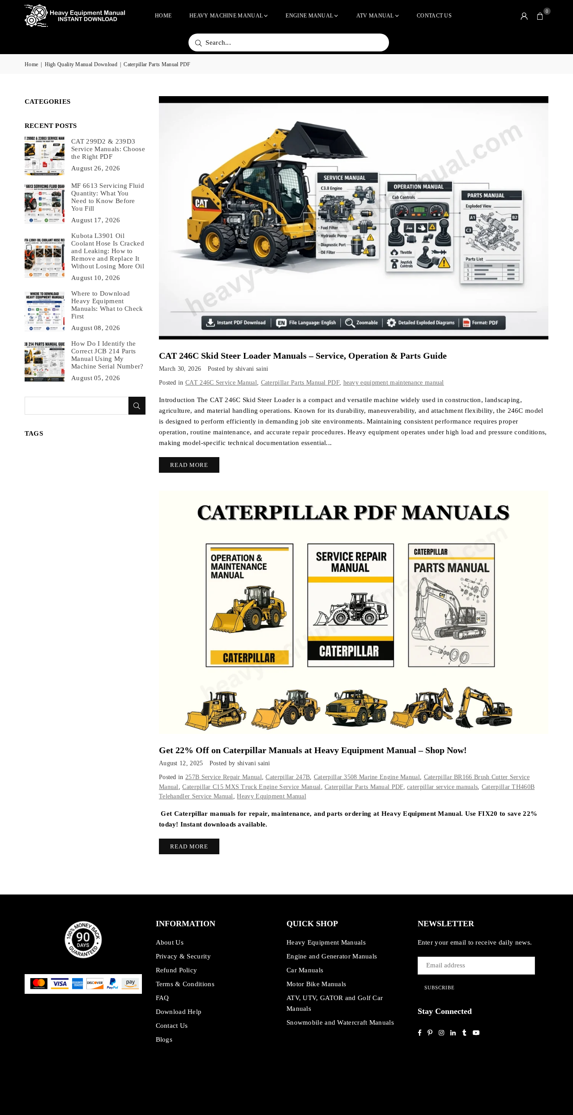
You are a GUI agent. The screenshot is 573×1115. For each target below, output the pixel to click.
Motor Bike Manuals (316, 984)
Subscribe (439, 987)
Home (163, 16)
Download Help (179, 1011)
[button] (540, 16)
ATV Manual (375, 16)
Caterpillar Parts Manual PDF (300, 382)
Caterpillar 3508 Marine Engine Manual (367, 777)
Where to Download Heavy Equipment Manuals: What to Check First (107, 305)
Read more (189, 465)
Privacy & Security (183, 956)
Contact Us (434, 16)
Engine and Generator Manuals (331, 956)
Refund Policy (176, 970)
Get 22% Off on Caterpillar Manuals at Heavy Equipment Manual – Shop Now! (313, 750)
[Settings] (524, 16)
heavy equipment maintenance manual (393, 382)
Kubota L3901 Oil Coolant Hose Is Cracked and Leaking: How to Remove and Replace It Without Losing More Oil (107, 251)
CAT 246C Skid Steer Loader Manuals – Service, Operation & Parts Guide (303, 355)
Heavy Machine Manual (226, 16)
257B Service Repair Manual (223, 777)
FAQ (162, 997)
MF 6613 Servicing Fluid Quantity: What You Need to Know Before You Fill (107, 197)
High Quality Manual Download (81, 64)
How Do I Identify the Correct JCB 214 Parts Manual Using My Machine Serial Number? (107, 355)
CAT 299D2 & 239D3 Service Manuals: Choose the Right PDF (108, 149)
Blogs (164, 1039)
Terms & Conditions (185, 984)
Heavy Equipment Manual (271, 796)
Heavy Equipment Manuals (326, 942)
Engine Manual (309, 16)
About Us (170, 942)
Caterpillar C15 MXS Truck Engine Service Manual (251, 787)
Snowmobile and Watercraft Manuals (340, 1022)
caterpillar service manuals (442, 787)
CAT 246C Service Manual (221, 382)
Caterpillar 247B (287, 777)
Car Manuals (304, 970)
